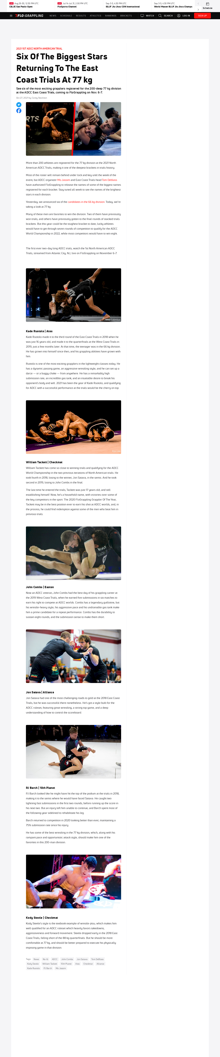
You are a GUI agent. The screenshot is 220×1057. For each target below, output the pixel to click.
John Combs (34, 587)
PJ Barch (32, 788)
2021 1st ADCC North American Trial (39, 48)
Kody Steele (34, 918)
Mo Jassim (63, 180)
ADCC (54, 959)
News (36, 959)
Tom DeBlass (97, 959)
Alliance (48, 692)
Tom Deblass (109, 180)
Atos (49, 331)
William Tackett (36, 462)
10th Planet (47, 788)
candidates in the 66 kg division (86, 201)
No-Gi (45, 959)
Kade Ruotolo (35, 331)
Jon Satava (33, 692)
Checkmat (55, 462)
